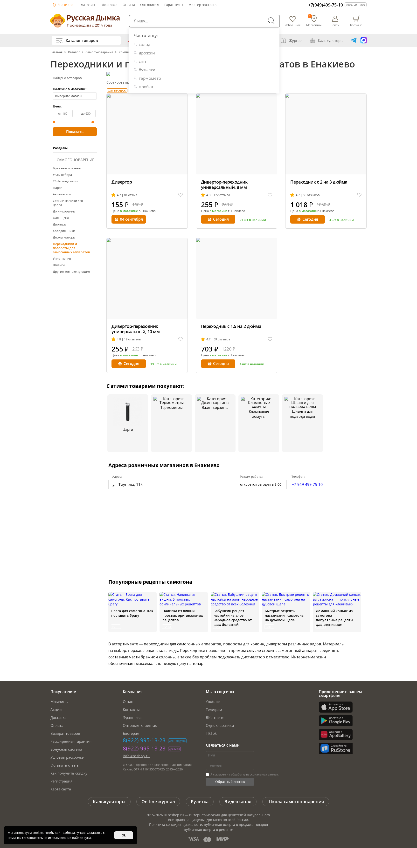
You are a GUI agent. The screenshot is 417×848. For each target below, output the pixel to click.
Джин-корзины (64, 211)
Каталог (74, 52)
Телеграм (214, 709)
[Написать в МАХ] (363, 40)
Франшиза (132, 717)
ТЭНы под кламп (65, 181)
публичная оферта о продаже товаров (236, 824)
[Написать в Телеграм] (353, 40)
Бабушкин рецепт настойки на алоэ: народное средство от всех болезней (233, 618)
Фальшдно (61, 218)
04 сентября (131, 219)
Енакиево (65, 4)
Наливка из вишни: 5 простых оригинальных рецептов (182, 615)
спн (142, 61)
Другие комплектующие (71, 271)
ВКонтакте (215, 717)
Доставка (110, 4)
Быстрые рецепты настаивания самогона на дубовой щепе (284, 615)
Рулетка (199, 801)
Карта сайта (60, 789)
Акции (56, 709)
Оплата (129, 4)
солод (144, 44)
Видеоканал (237, 801)
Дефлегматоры (64, 237)
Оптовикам (149, 4)
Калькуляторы (330, 40)
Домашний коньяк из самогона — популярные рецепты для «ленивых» (334, 618)
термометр (150, 78)
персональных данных (262, 774)
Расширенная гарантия (70, 741)
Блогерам (131, 733)
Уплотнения (62, 258)
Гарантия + (173, 4)
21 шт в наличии (253, 220)
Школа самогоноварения (295, 801)
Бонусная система (66, 749)
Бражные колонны (67, 168)
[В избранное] (180, 195)
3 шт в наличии (341, 220)
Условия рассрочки (67, 757)
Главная (56, 52)
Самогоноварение (99, 52)
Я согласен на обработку (244, 774)
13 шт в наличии (163, 364)
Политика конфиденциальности (175, 824)
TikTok (211, 733)
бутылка (147, 70)
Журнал (296, 40)
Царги (57, 188)
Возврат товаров (65, 733)
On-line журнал (158, 801)
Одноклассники (220, 725)
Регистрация (61, 781)
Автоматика (62, 194)
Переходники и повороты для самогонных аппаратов (71, 248)
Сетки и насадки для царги (68, 203)
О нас (128, 701)
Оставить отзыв (64, 765)
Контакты (131, 709)
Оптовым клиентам (140, 725)
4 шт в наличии (252, 364)
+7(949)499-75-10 (325, 5)
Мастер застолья (202, 4)
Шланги (59, 265)
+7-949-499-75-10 (307, 484)
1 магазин (86, 4)
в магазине (129, 211)
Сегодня (221, 219)
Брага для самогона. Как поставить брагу (132, 613)
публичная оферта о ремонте (208, 829)
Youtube (213, 701)
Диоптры (60, 224)
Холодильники (64, 231)
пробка (146, 86)
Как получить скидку (68, 773)
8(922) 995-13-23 (144, 740)
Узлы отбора (62, 174)
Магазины (59, 701)
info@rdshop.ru (136, 756)
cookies (38, 832)
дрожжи (147, 53)
